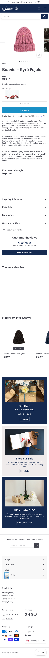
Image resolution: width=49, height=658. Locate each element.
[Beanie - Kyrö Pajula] (24, 185)
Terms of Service (8, 599)
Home (4, 64)
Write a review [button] (24, 252)
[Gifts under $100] (24, 493)
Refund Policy (7, 596)
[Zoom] (39, 54)
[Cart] (39, 8)
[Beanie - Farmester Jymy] (19, 341)
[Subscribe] (36, 545)
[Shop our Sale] (24, 442)
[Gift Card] (24, 391)
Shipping (5, 84)
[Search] (44, 16)
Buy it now (24, 110)
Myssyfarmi (23, 317)
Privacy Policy (7, 602)
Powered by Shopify (10, 653)
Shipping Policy (8, 592)
